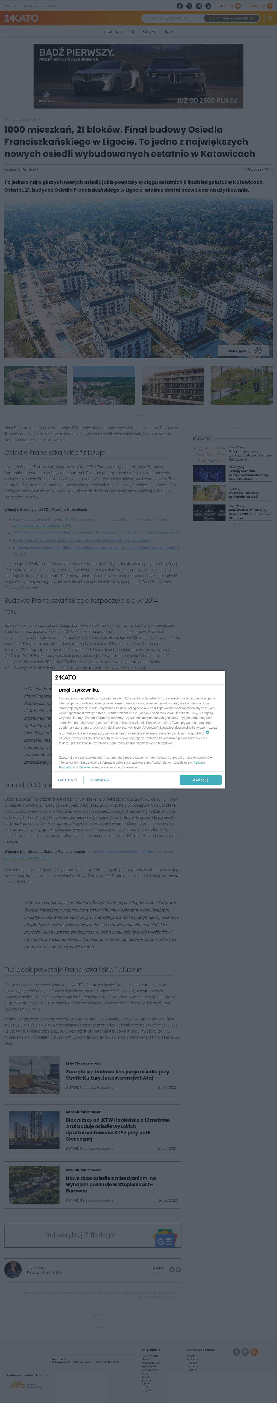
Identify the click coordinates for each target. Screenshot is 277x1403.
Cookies (84, 767)
